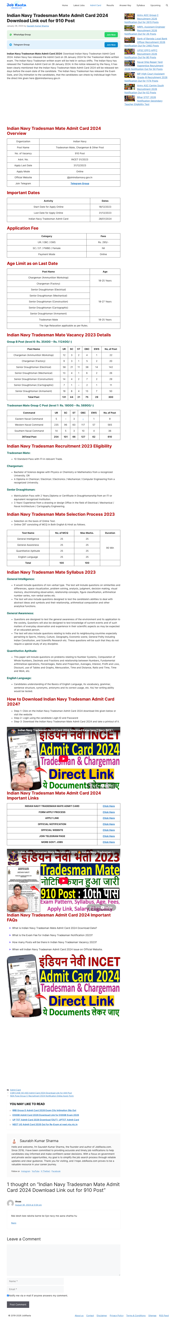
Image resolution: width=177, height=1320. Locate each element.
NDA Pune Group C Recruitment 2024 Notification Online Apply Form (42, 1096)
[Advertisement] (63, 103)
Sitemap (152, 1315)
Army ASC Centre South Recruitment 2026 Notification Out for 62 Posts (144, 89)
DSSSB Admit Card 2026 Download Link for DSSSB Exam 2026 (45, 1115)
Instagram (25, 1171)
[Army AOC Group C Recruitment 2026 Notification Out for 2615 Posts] (129, 17)
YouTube (35, 1171)
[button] (167, 5)
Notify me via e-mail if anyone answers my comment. (38, 1295)
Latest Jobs (79, 5)
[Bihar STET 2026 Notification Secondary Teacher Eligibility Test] (129, 99)
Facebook (56, 1171)
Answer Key (125, 5)
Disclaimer (102, 1315)
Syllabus (141, 5)
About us (79, 1315)
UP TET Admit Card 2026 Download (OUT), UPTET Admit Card (45, 1119)
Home (65, 5)
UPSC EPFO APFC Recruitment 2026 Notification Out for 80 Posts (140, 54)
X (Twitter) (45, 1171)
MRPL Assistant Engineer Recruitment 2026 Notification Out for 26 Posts (144, 30)
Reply (13, 1223)
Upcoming (155, 5)
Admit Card (95, 5)
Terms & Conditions (136, 1315)
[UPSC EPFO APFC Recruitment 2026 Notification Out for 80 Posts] (129, 52)
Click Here (109, 806)
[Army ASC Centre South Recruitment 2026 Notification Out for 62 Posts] (129, 87)
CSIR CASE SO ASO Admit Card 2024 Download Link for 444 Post (41, 1093)
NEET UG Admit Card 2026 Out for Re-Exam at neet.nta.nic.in (45, 1124)
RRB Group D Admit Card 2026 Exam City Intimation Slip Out (44, 1110)
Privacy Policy (116, 1315)
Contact (90, 1315)
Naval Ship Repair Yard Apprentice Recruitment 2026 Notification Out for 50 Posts (143, 65)
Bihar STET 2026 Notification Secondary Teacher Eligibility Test (143, 101)
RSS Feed (164, 1315)
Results (110, 5)
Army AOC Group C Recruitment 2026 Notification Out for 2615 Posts (141, 19)
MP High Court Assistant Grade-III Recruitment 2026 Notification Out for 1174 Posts (145, 77)
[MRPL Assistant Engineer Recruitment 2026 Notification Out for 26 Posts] (129, 28)
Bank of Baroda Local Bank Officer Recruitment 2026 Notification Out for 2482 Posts (145, 42)
